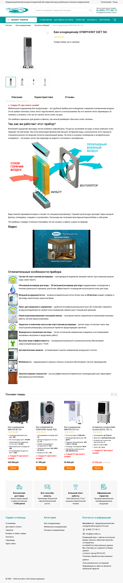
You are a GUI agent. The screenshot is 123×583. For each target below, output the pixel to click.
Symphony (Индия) (42, 25)
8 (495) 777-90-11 (106, 10)
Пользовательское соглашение (96, 563)
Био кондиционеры (23, 25)
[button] (114, 20)
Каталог (9, 25)
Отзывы (69, 97)
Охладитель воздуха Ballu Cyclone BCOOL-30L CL (103, 428)
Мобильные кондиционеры (55, 527)
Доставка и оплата (14, 527)
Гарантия (9, 530)
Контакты (10, 537)
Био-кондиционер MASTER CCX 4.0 (72, 428)
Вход (115, 2)
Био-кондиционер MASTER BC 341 (16, 428)
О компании (10, 523)
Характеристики (43, 97)
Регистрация (106, 2)
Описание (16, 97)
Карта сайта (11, 544)
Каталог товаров (19, 20)
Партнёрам (10, 540)
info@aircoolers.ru (93, 534)
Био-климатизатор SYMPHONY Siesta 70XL (46, 428)
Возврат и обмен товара (16, 533)
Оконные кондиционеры (54, 530)
